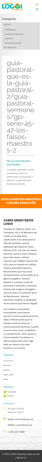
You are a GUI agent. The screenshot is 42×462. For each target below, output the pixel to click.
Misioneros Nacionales (14, 34)
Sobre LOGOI (9, 375)
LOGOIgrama (10, 29)
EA (25, 457)
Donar (6, 379)
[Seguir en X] (5, 396)
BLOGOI (7, 24)
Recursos (7, 365)
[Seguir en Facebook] (5, 392)
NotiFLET (9, 38)
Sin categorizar (10, 47)
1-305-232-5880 (16, 432)
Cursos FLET (8, 361)
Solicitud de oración (13, 43)
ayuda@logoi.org (24, 425)
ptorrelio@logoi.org (24, 419)
